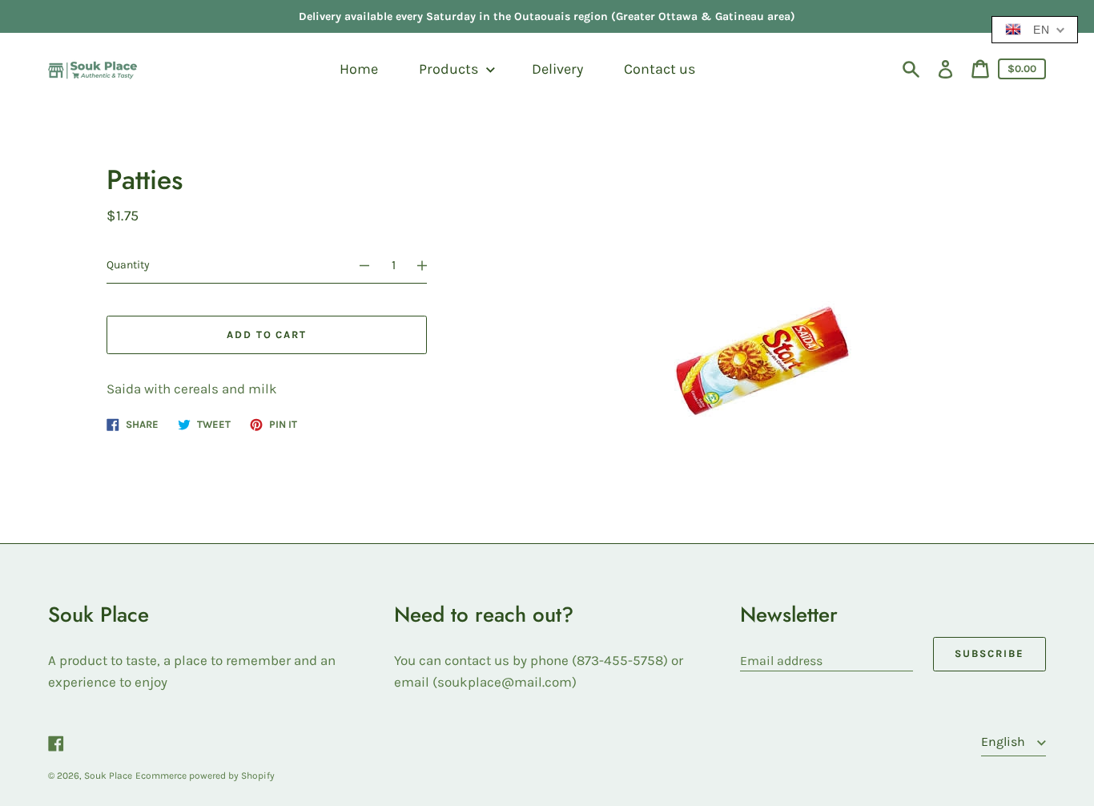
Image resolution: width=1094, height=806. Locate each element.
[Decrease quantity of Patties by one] (357, 265)
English (1004, 741)
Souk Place (108, 775)
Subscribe (989, 653)
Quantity (128, 265)
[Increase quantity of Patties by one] (429, 265)
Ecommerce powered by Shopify (205, 775)
